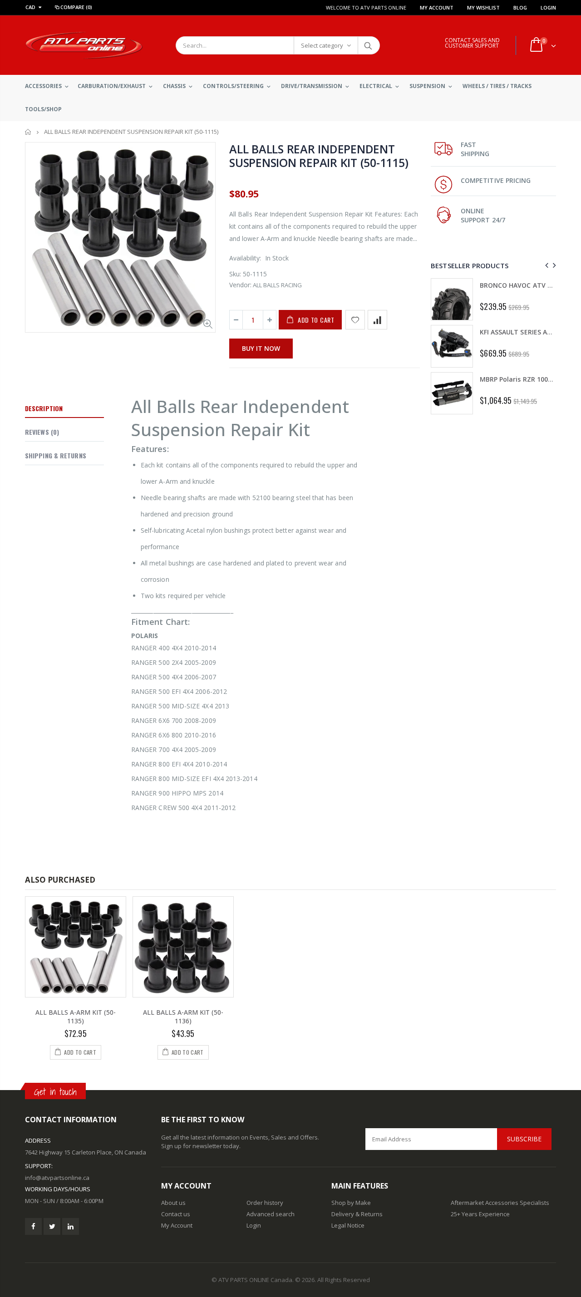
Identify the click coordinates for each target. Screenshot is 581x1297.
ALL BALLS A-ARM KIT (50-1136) (183, 1016)
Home (28, 132)
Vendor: (240, 284)
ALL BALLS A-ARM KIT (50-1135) (75, 1016)
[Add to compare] (377, 319)
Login (548, 7)
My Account (436, 7)
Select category (322, 45)
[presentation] (545, 265)
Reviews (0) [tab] (42, 432)
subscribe (524, 1139)
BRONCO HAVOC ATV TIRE (520, 285)
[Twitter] (52, 1226)
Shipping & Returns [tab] (55, 455)
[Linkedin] (70, 1226)
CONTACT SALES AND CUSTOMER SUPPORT (472, 42)
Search (368, 45)
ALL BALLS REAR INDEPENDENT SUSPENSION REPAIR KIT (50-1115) (318, 155)
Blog (520, 7)
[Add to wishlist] (355, 319)
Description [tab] (44, 408)
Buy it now (261, 348)
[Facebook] (33, 1226)
